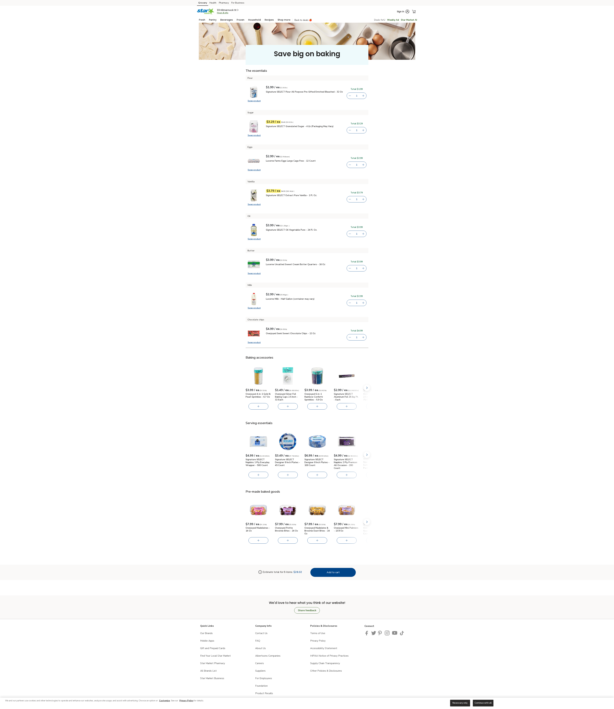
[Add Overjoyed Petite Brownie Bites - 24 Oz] (288, 540)
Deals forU (379, 19)
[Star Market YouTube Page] (394, 632)
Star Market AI (409, 19)
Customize (164, 700)
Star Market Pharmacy (212, 663)
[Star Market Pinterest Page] (380, 632)
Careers (259, 663)
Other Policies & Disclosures (326, 670)
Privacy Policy (318, 640)
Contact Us (261, 633)
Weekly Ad (393, 19)
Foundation (261, 685)
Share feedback (307, 610)
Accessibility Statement (323, 648)
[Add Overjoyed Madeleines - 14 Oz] (258, 540)
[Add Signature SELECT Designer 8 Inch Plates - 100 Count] (317, 475)
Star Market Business (212, 678)
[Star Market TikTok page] (402, 632)
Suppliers (260, 670)
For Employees (263, 678)
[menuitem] (202, 19)
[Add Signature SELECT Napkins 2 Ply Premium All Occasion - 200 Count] (347, 475)
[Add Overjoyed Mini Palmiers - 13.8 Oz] (347, 540)
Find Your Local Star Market (215, 655)
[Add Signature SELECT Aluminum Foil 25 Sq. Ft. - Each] (347, 406)
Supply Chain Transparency (325, 663)
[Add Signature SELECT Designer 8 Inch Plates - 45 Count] (288, 475)
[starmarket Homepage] (205, 11)
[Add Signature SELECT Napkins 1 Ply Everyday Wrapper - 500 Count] (258, 475)
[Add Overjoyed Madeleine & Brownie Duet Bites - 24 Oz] (317, 540)
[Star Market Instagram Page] (387, 632)
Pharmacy (224, 2)
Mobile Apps (207, 640)
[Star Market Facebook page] (367, 632)
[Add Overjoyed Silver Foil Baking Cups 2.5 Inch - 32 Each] (288, 406)
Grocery (202, 2)
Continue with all (483, 702)
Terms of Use (317, 633)
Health (212, 2)
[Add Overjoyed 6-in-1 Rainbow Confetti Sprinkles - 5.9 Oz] (317, 406)
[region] (307, 703)
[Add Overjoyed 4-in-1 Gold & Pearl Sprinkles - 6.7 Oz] (258, 406)
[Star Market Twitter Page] (373, 632)
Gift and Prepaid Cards (212, 648)
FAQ (257, 640)
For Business (237, 2)
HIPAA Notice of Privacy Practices (329, 655)
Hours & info (222, 13)
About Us (260, 648)
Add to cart (333, 572)
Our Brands (206, 633)
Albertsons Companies (267, 655)
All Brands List (208, 670)
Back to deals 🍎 (303, 20)
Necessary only (460, 702)
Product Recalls (264, 693)
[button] (228, 10)
